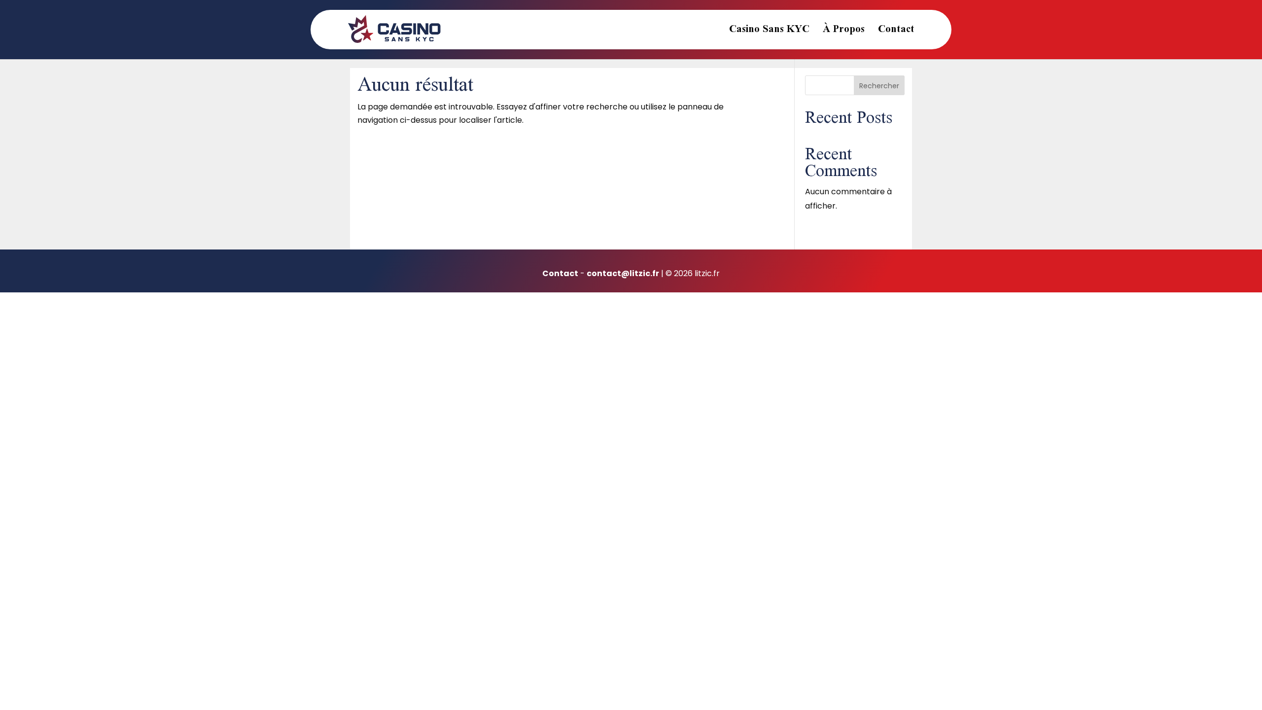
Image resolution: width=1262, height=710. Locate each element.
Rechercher (879, 86)
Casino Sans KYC (769, 33)
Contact (896, 33)
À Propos (844, 33)
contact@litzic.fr (623, 273)
